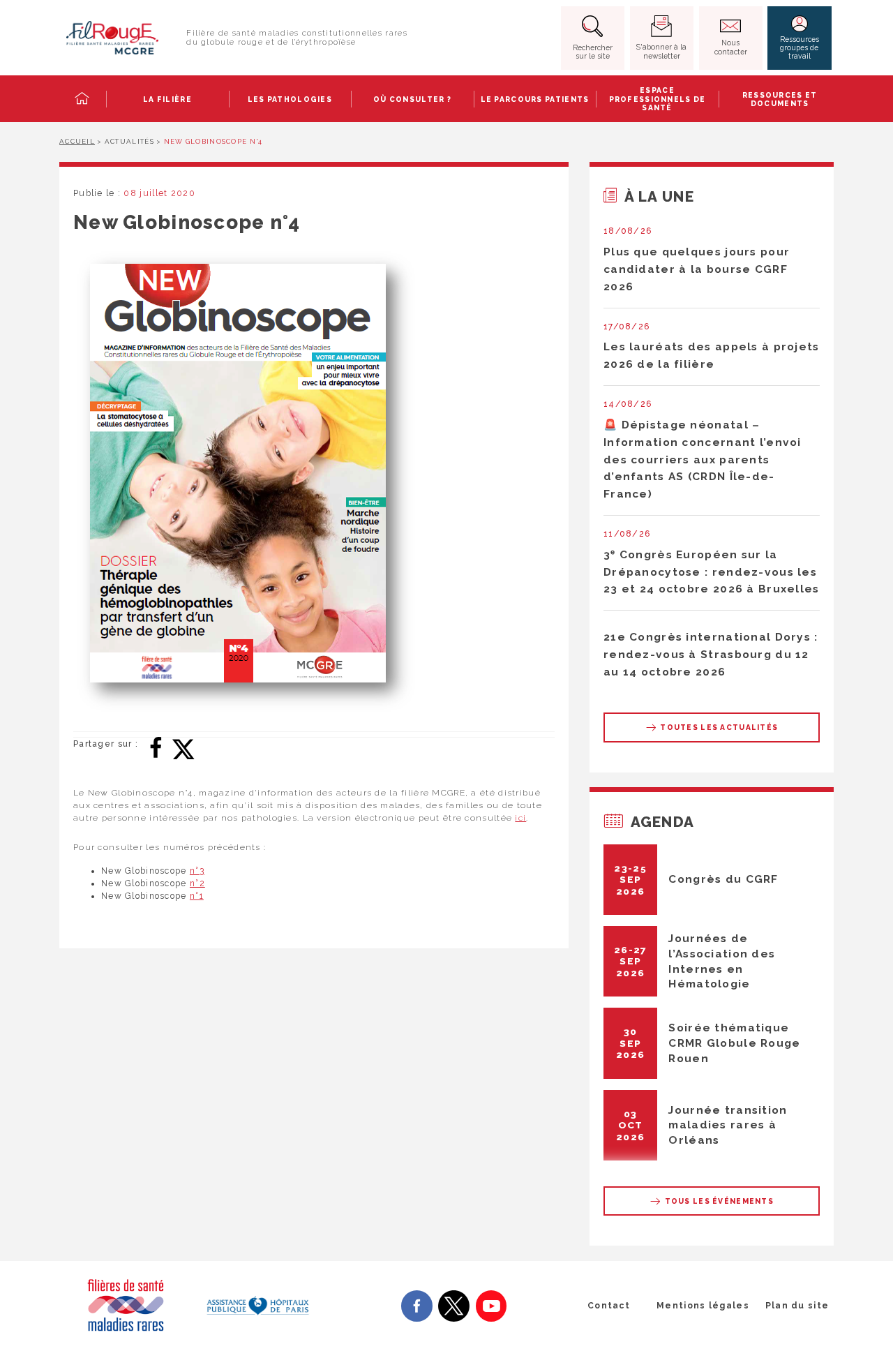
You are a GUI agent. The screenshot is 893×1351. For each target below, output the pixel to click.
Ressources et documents (780, 99)
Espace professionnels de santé (657, 99)
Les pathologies (290, 99)
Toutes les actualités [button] (718, 727)
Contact (608, 1306)
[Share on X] (183, 746)
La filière (167, 99)
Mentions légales (702, 1306)
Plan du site (797, 1306)
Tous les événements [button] (718, 1201)
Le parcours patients (535, 99)
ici (520, 818)
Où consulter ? (412, 99)
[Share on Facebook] (155, 746)
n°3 (197, 871)
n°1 (197, 896)
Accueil (77, 141)
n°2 (197, 883)
